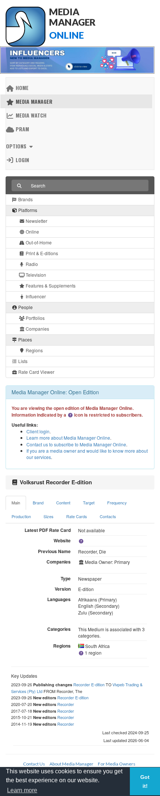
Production (21, 516)
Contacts (108, 516)
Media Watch (30, 115)
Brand (38, 502)
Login (21, 160)
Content (63, 502)
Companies (37, 328)
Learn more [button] (22, 790)
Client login (37, 431)
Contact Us (34, 764)
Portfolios (35, 318)
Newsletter (36, 221)
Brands (25, 199)
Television (35, 275)
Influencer (35, 296)
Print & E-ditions (41, 253)
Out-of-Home (38, 242)
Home (21, 88)
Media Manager (33, 101)
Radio (31, 264)
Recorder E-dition (89, 684)
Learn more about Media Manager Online (68, 437)
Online (32, 231)
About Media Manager (71, 764)
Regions (34, 350)
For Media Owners (116, 764)
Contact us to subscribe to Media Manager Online (76, 444)
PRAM (21, 129)
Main (16, 502)
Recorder (65, 704)
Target (89, 502)
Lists (22, 361)
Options (17, 146)
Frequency (117, 502)
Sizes (49, 516)
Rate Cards (76, 516)
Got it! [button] (145, 781)
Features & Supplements (50, 285)
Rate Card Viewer (35, 372)
